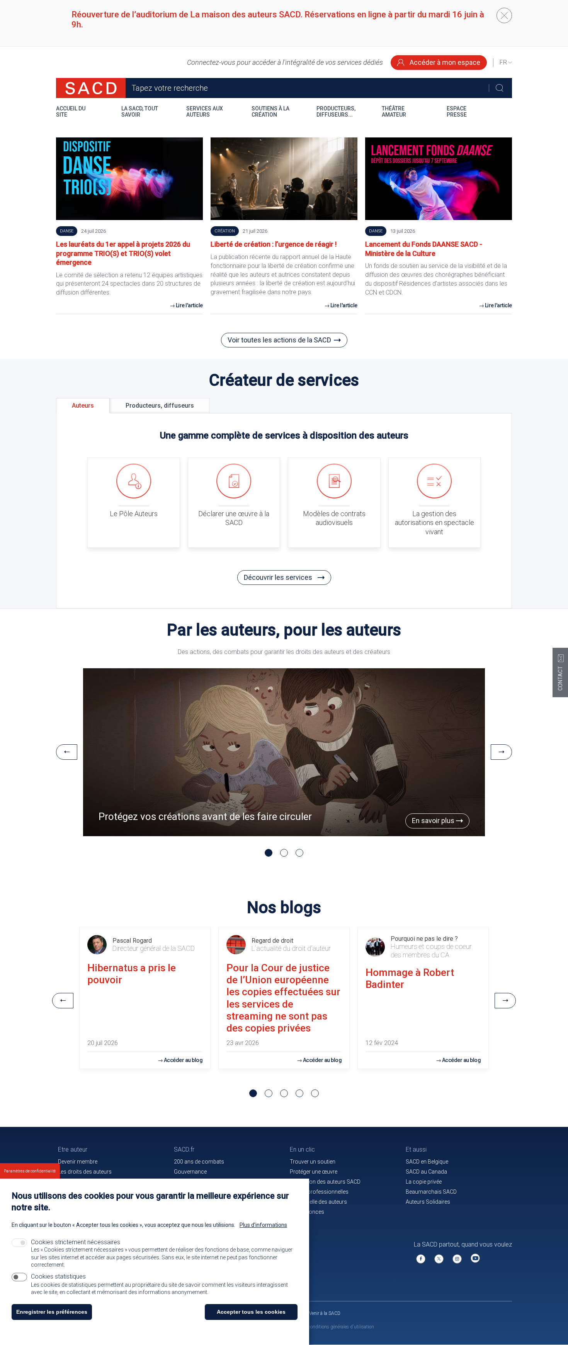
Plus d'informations (263, 1225)
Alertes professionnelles (319, 1192)
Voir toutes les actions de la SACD (279, 340)
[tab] (83, 405)
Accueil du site (70, 111)
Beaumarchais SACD (431, 1192)
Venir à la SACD (324, 1313)
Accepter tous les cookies (251, 1312)
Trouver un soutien (312, 1162)
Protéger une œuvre (313, 1172)
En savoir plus (434, 820)
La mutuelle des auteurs (318, 1202)
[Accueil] (91, 88)
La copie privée (424, 1182)
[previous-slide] (66, 752)
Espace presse (457, 111)
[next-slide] (501, 752)
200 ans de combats (199, 1162)
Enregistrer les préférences (51, 1312)
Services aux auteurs (204, 111)
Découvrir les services (279, 577)
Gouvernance (190, 1172)
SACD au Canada (426, 1172)
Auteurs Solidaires (428, 1202)
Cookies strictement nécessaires (75, 1242)
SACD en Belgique (427, 1162)
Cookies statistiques (58, 1277)
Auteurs (83, 405)
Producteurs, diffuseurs (160, 405)
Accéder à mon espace (444, 62)
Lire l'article (189, 305)
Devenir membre (77, 1162)
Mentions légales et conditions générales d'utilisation (321, 1327)
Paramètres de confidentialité (30, 1171)
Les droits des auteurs (85, 1172)
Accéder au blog (183, 1060)
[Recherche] (499, 88)
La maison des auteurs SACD (325, 1182)
